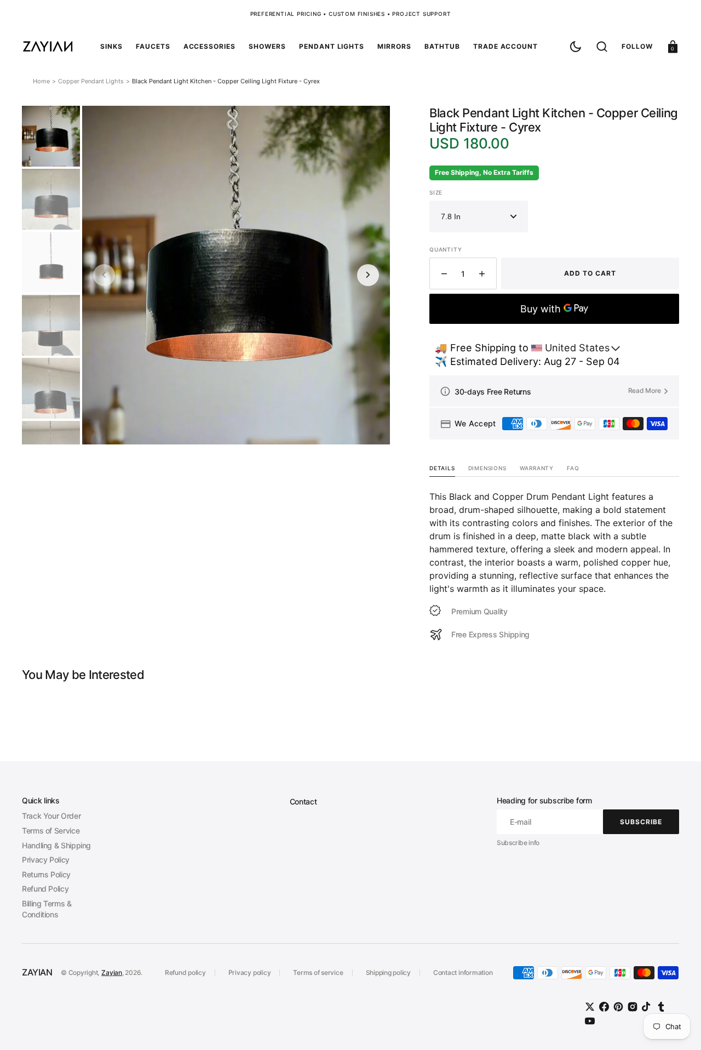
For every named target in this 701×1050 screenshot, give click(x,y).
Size (436, 192)
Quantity (445, 249)
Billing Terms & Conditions (47, 909)
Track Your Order (51, 815)
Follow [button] (637, 46)
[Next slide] (368, 275)
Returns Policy (46, 874)
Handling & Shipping (56, 845)
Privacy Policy (46, 859)
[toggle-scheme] (575, 46)
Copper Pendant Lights (91, 81)
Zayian (111, 972)
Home (41, 81)
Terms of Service (50, 830)
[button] (602, 46)
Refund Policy (45, 888)
